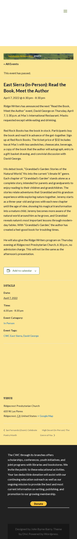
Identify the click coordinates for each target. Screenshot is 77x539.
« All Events (11, 64)
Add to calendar (22, 270)
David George (31, 335)
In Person (9, 323)
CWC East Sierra (13, 335)
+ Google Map (45, 415)
